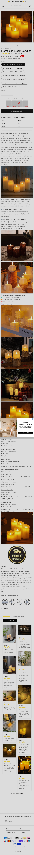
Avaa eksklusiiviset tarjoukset (25, 432)
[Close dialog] (33, 419)
